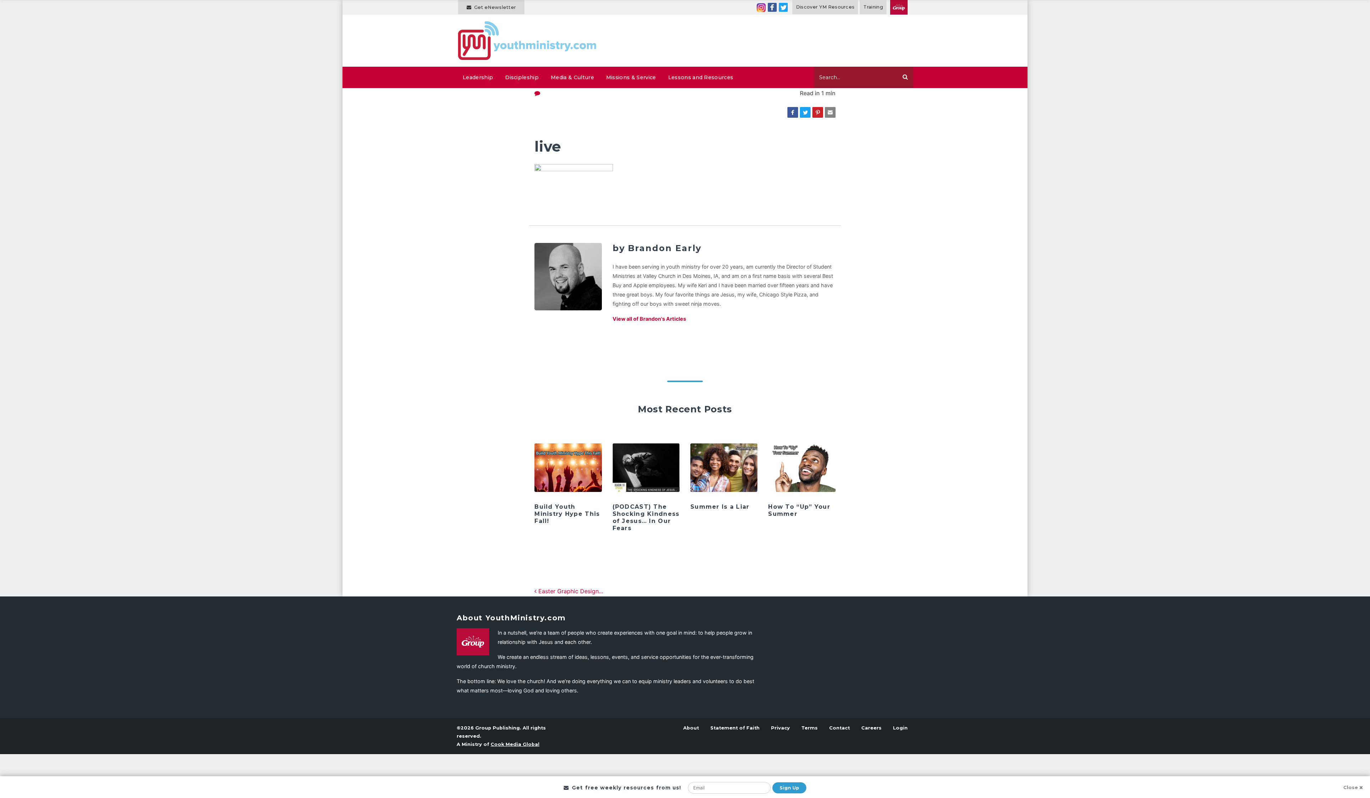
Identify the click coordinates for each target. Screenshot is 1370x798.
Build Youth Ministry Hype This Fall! (567, 513)
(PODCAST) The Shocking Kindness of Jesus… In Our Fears (646, 517)
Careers (871, 728)
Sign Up (789, 788)
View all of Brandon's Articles (649, 319)
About (691, 728)
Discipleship (522, 77)
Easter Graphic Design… (570, 591)
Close (1350, 787)
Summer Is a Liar (719, 506)
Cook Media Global (515, 744)
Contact (839, 728)
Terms (809, 728)
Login (900, 728)
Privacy (780, 728)
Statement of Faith (735, 728)
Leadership (478, 77)
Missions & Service (631, 77)
